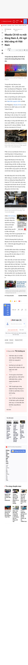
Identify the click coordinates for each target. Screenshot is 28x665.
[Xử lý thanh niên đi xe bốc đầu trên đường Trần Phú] (8, 508)
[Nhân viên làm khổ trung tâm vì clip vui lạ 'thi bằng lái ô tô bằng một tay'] (16, 508)
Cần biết (14, 21)
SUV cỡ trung (12, 216)
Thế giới (20, 25)
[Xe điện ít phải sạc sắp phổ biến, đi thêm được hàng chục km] (24, 491)
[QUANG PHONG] (6, 49)
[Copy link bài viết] (22, 310)
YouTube (9, 21)
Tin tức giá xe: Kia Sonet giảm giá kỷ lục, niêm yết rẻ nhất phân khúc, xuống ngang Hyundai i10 (16, 378)
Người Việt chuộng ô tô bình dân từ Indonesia (8, 497)
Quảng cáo (17, 21)
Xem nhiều (9, 25)
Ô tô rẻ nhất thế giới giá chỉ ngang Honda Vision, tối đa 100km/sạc (24, 516)
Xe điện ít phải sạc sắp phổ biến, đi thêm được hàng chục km (24, 499)
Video (13, 25)
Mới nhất (5, 25)
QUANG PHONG (22, 295)
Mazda (11, 340)
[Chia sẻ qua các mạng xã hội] (25, 310)
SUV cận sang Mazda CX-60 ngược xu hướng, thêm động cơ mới (9, 431)
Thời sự (16, 25)
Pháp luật (24, 25)
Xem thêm (9, 409)
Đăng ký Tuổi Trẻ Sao (25, 21)
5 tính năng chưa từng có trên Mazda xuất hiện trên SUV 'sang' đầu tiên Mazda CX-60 (15, 433)
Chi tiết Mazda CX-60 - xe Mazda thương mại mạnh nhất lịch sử (22, 224)
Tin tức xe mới (9, 343)
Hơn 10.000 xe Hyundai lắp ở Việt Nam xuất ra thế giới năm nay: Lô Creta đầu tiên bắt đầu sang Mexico (16, 401)
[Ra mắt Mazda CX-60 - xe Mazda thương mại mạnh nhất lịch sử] (22, 422)
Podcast (4, 21)
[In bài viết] (2, 53)
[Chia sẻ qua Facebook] (18, 310)
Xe (14, 29)
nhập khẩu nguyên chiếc (13, 101)
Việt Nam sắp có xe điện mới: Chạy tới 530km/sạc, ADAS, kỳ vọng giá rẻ (16, 358)
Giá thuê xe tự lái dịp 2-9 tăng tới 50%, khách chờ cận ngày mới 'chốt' (17, 367)
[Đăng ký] (18, 451)
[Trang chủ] (1, 25)
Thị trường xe (20, 351)
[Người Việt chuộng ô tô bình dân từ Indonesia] (8, 491)
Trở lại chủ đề (8, 30)
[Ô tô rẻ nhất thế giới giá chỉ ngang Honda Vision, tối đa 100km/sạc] (24, 508)
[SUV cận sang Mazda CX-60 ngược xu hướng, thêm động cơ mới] (9, 422)
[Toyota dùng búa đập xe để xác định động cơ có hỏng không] (16, 491)
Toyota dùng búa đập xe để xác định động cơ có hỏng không (16, 499)
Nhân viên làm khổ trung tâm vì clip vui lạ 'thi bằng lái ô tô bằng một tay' (16, 516)
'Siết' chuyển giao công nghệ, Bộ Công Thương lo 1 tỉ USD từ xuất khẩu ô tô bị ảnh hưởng (16, 390)
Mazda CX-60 (17, 105)
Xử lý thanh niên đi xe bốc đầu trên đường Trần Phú (8, 514)
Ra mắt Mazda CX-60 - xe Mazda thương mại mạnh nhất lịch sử (22, 431)
